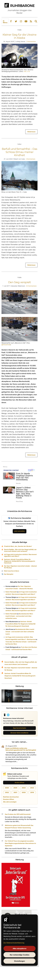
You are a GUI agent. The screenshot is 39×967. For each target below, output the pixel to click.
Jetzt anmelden (19, 531)
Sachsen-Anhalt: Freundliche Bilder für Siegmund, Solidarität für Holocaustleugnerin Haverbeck (19, 561)
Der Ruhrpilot (8, 574)
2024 (24, 788)
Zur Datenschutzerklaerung (14, 943)
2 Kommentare (31, 41)
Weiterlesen (31, 132)
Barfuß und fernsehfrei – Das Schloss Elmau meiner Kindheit (19, 152)
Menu (5, 23)
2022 (7, 792)
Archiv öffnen (19, 782)
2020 (24, 792)
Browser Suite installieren (19, 733)
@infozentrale (6, 344)
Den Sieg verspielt (19, 282)
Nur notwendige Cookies (19, 955)
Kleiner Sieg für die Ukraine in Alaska (19, 36)
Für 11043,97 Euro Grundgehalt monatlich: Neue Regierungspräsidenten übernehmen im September (20, 843)
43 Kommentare (31, 286)
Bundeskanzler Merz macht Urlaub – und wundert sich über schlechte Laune (19, 616)
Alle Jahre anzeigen (9, 802)
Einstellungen (19, 961)
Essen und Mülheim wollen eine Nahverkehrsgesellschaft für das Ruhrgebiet (21, 749)
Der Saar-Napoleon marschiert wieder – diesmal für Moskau (20, 567)
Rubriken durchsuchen (11, 797)
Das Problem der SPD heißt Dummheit (17, 814)
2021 (15, 792)
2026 (7, 788)
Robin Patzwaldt (11, 592)
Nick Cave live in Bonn (11, 571)
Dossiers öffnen (8, 799)
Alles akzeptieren (19, 949)
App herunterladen (19, 728)
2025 (15, 788)
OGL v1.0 (27, 71)
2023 (32, 788)
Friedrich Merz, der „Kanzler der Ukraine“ (18, 546)
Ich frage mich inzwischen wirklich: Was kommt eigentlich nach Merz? (20, 555)
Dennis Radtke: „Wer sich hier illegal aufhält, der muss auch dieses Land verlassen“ (20, 550)
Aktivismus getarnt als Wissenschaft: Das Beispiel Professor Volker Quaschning (19, 826)
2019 (32, 792)
